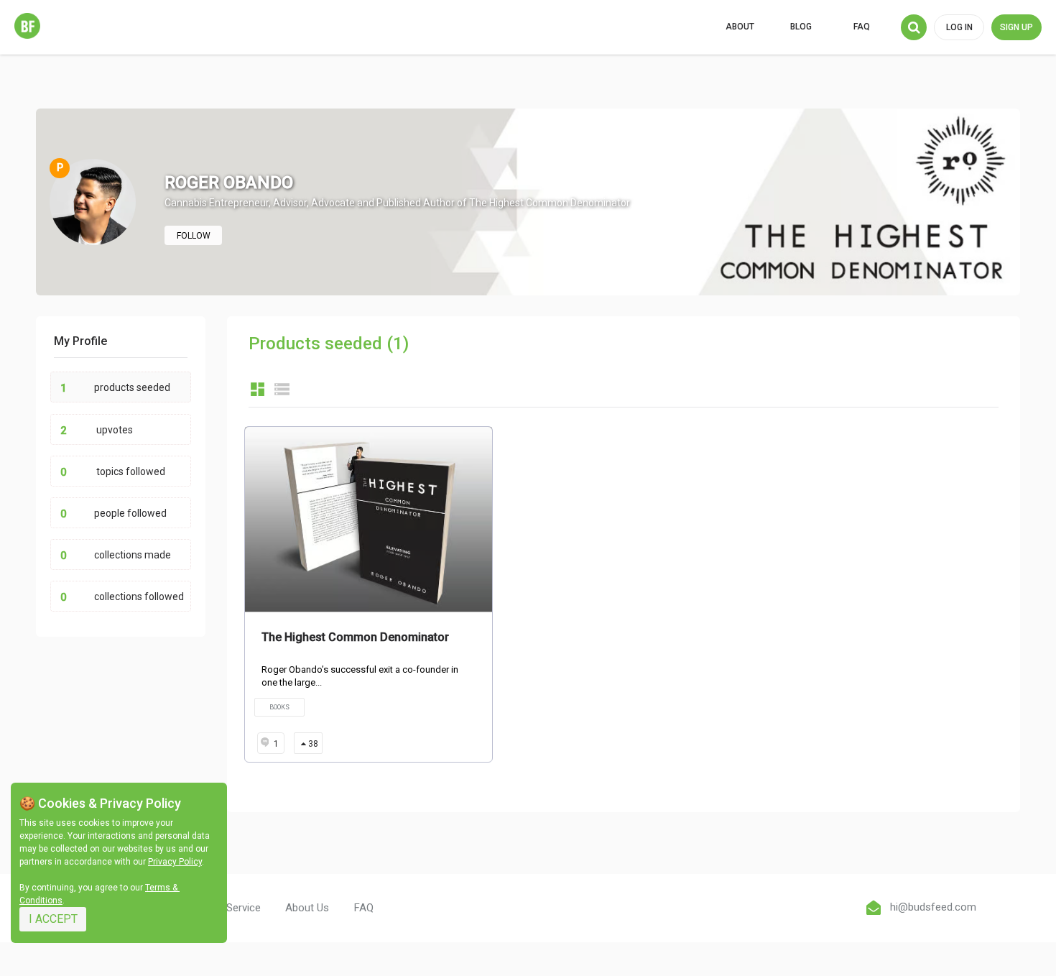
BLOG (801, 27)
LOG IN (959, 27)
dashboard (258, 389)
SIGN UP (1016, 27)
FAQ (861, 27)
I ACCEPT (53, 919)
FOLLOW (193, 236)
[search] (913, 27)
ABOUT (740, 27)
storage (282, 389)
